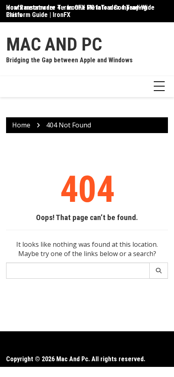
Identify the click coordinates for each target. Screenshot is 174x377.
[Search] (159, 271)
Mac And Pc (54, 44)
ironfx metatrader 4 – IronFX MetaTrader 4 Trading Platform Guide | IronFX (76, 11)
